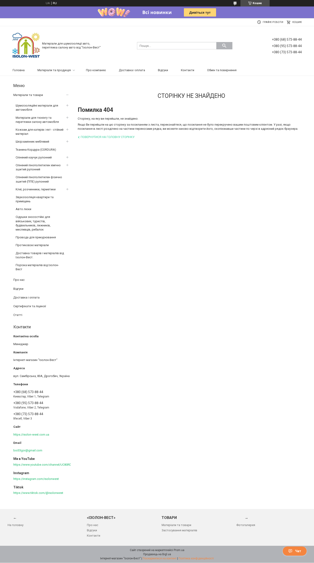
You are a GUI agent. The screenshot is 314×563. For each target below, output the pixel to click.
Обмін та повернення (222, 70)
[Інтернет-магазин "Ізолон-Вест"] (26, 45)
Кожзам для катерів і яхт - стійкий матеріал (39, 131)
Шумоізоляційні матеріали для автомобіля (37, 107)
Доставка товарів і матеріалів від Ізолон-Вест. (40, 255)
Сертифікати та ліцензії (29, 306)
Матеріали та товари (28, 95)
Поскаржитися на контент (160, 558)
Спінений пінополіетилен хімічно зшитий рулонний (38, 167)
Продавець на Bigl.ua (157, 554)
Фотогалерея (245, 525)
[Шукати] (224, 45)
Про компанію (96, 70)
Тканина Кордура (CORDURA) (36, 149)
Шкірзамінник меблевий (32, 141)
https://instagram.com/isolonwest (36, 479)
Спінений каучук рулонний (34, 157)
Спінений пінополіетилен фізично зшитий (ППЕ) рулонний (39, 179)
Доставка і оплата (132, 70)
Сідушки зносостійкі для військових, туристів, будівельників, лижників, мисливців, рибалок (33, 223)
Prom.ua (179, 550)
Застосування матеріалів (179, 530)
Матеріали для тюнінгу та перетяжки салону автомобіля (37, 120)
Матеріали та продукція (54, 70)
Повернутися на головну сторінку (107, 137)
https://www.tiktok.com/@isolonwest (38, 493)
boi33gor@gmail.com (27, 450)
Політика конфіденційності (196, 558)
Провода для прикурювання (36, 237)
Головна (19, 70)
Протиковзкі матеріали (32, 245)
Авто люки (23, 209)
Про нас (19, 280)
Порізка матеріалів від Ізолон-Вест (37, 267)
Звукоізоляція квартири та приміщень (35, 199)
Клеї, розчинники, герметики (36, 189)
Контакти (187, 70)
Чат (298, 551)
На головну (15, 525)
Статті (17, 315)
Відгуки (163, 70)
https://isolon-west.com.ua (31, 434)
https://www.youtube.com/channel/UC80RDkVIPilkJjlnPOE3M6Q (55, 464)
